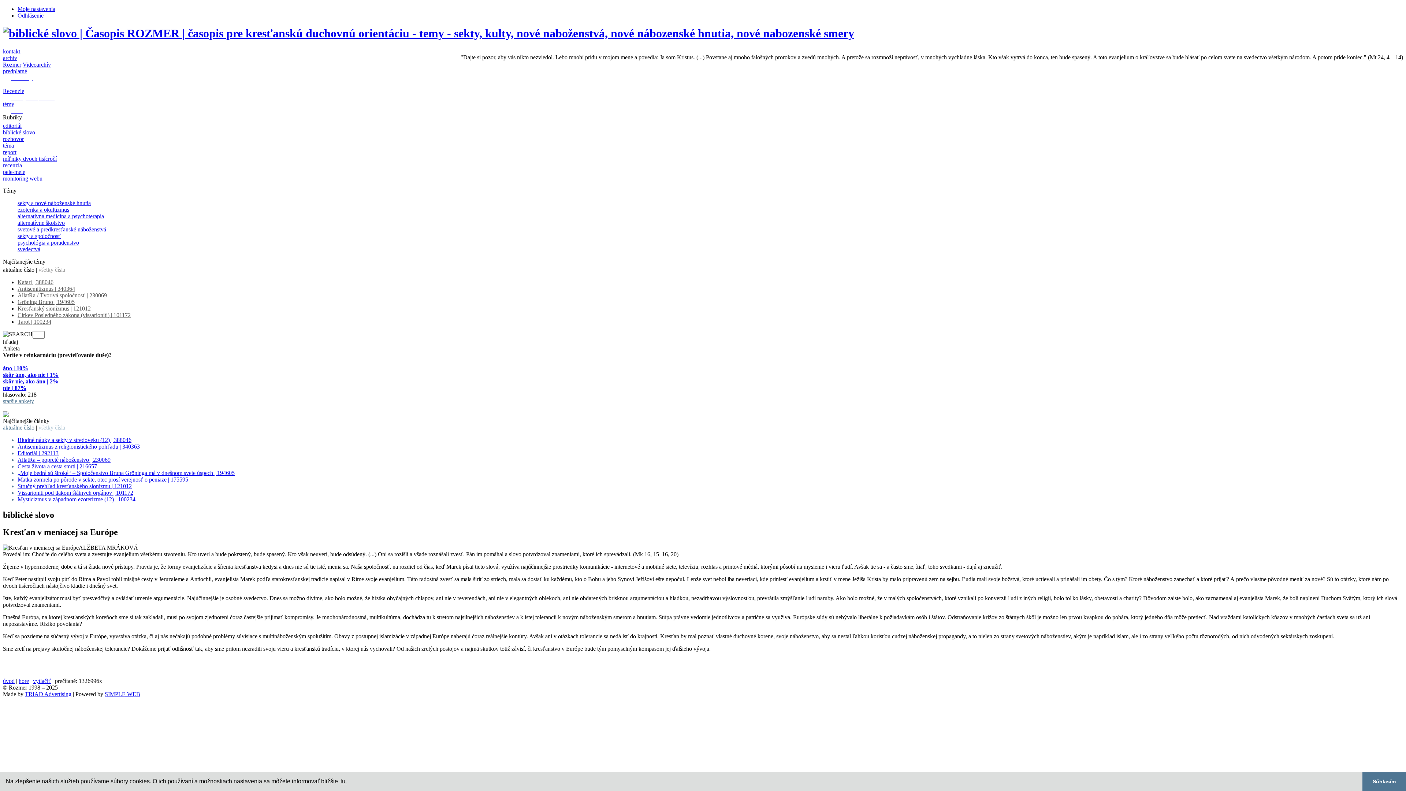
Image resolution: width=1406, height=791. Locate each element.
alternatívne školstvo (41, 223)
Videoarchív (37, 65)
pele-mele (14, 172)
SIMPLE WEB (122, 694)
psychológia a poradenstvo (48, 242)
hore (24, 681)
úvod (9, 681)
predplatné (15, 71)
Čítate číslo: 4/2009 (25, 408)
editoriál (12, 126)
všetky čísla (51, 270)
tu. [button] (344, 781)
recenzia (12, 165)
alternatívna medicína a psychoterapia (61, 216)
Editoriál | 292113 (38, 453)
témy (8, 104)
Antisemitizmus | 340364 (46, 289)
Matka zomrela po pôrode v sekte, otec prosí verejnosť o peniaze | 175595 (103, 479)
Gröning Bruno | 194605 (46, 302)
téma (8, 145)
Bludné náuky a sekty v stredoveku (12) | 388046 (74, 440)
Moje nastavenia (36, 9)
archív (10, 58)
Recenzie (13, 91)
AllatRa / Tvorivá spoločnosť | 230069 (62, 295)
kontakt (11, 51)
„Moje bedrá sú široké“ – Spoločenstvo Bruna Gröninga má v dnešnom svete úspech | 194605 (126, 473)
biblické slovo (19, 132)
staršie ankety (18, 401)
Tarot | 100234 (34, 322)
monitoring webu (22, 178)
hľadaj (10, 342)
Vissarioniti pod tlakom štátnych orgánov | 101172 (75, 493)
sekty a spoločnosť (39, 236)
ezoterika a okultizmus (43, 210)
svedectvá (29, 249)
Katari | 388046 (35, 282)
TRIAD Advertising (48, 694)
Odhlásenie (31, 15)
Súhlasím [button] (1384, 781)
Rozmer (12, 65)
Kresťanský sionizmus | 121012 (54, 308)
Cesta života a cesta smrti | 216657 (57, 466)
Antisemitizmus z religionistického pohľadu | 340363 (79, 446)
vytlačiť (42, 681)
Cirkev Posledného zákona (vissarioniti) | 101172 (74, 315)
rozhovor (13, 139)
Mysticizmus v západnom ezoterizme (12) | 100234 (76, 499)
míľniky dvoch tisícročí (30, 159)
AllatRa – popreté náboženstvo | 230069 (64, 460)
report (9, 152)
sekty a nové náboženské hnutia (54, 203)
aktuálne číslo (18, 270)
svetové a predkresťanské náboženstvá (62, 229)
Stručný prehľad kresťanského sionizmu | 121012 (75, 486)
